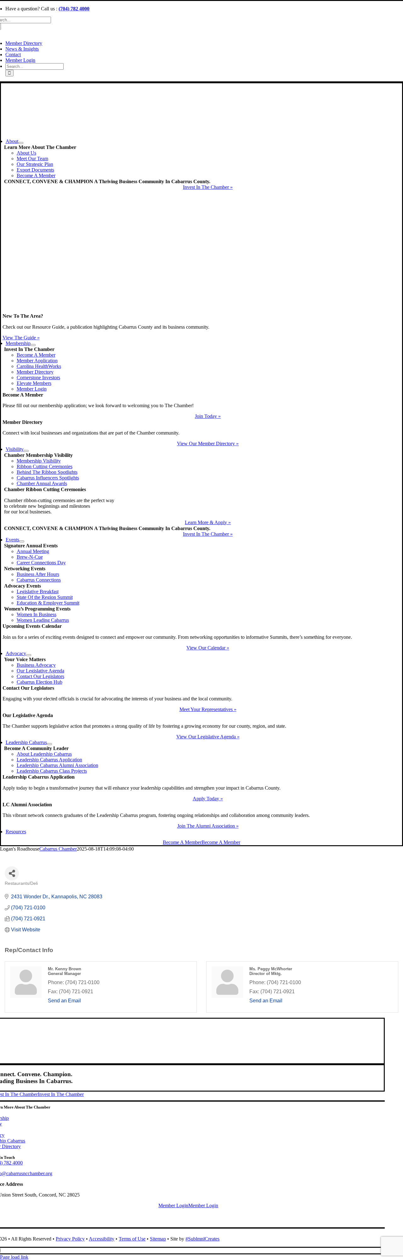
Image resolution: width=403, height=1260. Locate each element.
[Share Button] (12, 873)
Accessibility (101, 1238)
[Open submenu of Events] (21, 541)
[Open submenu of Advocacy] (28, 655)
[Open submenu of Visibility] (26, 451)
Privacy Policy (70, 1238)
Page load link (14, 1257)
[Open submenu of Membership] (33, 345)
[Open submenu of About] (20, 143)
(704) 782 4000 (74, 8)
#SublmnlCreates (202, 1238)
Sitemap (158, 1238)
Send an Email (64, 1000)
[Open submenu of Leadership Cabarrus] (49, 744)
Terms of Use (132, 1238)
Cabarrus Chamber (58, 849)
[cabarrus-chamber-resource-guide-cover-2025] (208, 310)
